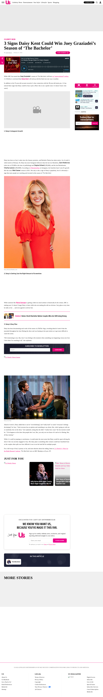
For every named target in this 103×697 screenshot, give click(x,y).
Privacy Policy (52, 544)
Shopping (56, 2)
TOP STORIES (61, 52)
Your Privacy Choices (41, 687)
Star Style (36, 2)
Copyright (38, 682)
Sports (50, 2)
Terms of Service (39, 677)
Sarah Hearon (9, 52)
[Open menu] (3, 2)
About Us (4, 677)
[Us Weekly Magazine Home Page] (8, 2)
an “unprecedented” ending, (60, 76)
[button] (97, 2)
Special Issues (91, 684)
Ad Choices (38, 689)
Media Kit (4, 687)
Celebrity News (17, 2)
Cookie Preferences (40, 684)
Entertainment (28, 2)
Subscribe (89, 2)
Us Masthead (5, 679)
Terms (45, 544)
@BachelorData (35, 168)
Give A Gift (90, 682)
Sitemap (4, 689)
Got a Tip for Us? (6, 682)
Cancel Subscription (92, 689)
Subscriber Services (92, 687)
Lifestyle (44, 2)
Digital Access (91, 677)
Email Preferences (7, 684)
